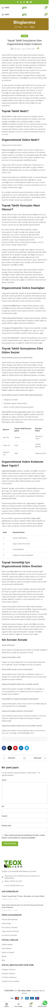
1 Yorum (15, 899)
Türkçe (32, 27)
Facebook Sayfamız (8, 973)
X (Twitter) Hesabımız (9, 977)
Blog (25, 27)
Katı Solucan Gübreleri (9, 927)
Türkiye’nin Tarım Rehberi (10, 981)
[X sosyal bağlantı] (20, 2)
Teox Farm (17, 49)
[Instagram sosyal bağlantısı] (24, 2)
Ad (3, 806)
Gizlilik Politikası (7, 945)
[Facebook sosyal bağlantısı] (17, 2)
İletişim (4, 956)
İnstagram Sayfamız (8, 969)
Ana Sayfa (18, 27)
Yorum (5, 780)
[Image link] (13, 864)
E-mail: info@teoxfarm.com (14, 885)
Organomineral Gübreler (10, 931)
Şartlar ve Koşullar (8, 952)
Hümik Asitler (6, 923)
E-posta (5, 816)
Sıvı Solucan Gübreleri (9, 935)
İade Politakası (7, 948)
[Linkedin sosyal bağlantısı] (21, 748)
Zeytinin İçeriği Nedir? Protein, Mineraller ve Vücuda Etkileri (23, 896)
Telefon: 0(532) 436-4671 (13, 881)
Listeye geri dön (24, 758)
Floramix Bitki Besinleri (10, 919)
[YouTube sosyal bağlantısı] (27, 2)
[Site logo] (24, 8)
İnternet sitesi (6, 826)
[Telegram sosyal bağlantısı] (26, 748)
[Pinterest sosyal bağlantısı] (30, 2)
